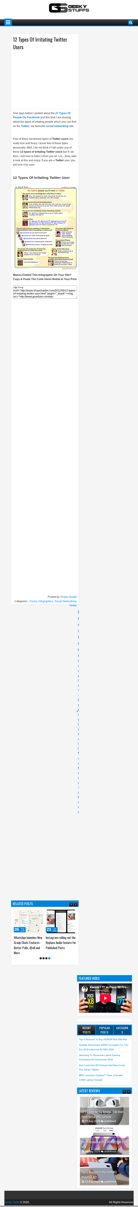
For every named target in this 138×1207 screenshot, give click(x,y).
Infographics (45, 601)
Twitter (73, 605)
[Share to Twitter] (36, 912)
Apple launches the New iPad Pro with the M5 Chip (27, 942)
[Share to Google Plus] (40, 912)
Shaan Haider (68, 596)
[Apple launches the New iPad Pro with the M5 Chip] (29, 921)
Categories (122, 1025)
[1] (41, 953)
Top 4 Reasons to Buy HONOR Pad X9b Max (103, 1034)
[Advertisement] (41, 79)
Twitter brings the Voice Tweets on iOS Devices (60, 940)
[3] (46, 953)
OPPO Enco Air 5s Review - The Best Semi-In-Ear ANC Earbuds (103, 1109)
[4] (49, 953)
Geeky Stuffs (12, 1197)
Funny (33, 601)
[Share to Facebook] (33, 912)
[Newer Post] (77, 752)
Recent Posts (86, 1025)
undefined (110, 1116)
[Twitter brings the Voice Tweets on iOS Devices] (61, 921)
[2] (43, 953)
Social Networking (65, 601)
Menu (8, 22)
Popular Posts (104, 1025)
